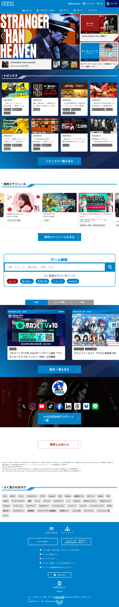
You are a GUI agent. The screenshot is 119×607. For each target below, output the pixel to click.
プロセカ (6, 506)
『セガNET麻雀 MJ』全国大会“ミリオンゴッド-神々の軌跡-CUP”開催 (74, 104)
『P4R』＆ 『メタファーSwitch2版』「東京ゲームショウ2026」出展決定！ (15, 104)
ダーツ (80, 10)
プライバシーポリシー (49, 559)
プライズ (47, 501)
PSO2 (109, 506)
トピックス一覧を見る (59, 161)
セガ (4, 496)
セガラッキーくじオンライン (102, 145)
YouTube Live (79, 349)
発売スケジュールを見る (59, 236)
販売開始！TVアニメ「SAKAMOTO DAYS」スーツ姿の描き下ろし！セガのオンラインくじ (103, 140)
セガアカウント (18, 511)
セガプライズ (58, 501)
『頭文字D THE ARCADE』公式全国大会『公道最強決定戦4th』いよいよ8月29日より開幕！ (103, 104)
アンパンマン (88, 511)
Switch (5, 501)
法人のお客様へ (43, 541)
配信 (36, 302)
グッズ (37, 501)
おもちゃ (77, 501)
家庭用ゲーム (17, 109)
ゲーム (29, 10)
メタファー (72, 506)
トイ (68, 501)
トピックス (92, 10)
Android (52, 496)
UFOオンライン (105, 501)
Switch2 (73, 281)
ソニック (83, 506)
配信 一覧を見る (59, 369)
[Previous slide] (2, 210)
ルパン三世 (76, 511)
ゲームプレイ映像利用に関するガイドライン (57, 567)
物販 (29, 501)
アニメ (66, 10)
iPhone (67, 496)
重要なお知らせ (59, 444)
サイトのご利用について (50, 554)
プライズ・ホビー (47, 10)
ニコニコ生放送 (91, 349)
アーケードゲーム (69, 113)
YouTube (13, 349)
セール (12, 281)
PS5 (108, 496)
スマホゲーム (75, 109)
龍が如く (27, 281)
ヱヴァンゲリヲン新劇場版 (47, 511)
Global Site (61, 575)
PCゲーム (7, 109)
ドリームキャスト (58, 506)
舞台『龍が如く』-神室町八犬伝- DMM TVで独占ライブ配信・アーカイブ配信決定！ (44, 104)
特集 (82, 302)
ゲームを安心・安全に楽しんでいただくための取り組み (60, 550)
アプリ (42, 496)
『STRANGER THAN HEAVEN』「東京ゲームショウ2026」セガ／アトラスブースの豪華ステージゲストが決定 (44, 140)
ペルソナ (58, 281)
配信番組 (37, 109)
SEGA (12, 496)
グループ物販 (59, 302)
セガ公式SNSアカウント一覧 (58, 418)
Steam (100, 496)
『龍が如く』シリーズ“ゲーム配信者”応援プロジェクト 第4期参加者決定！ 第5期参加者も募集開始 (74, 140)
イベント (7, 113)
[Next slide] (77, 36)
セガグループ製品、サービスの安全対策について (58, 563)
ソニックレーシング (96, 506)
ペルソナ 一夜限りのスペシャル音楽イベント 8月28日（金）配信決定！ (15, 140)
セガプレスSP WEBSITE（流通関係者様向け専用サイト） (76, 542)
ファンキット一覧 (103, 511)
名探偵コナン (64, 511)
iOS (60, 496)
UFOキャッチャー (90, 501)
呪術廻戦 (31, 511)
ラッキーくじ (17, 506)
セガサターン (43, 506)
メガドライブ (30, 506)
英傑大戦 (42, 281)
